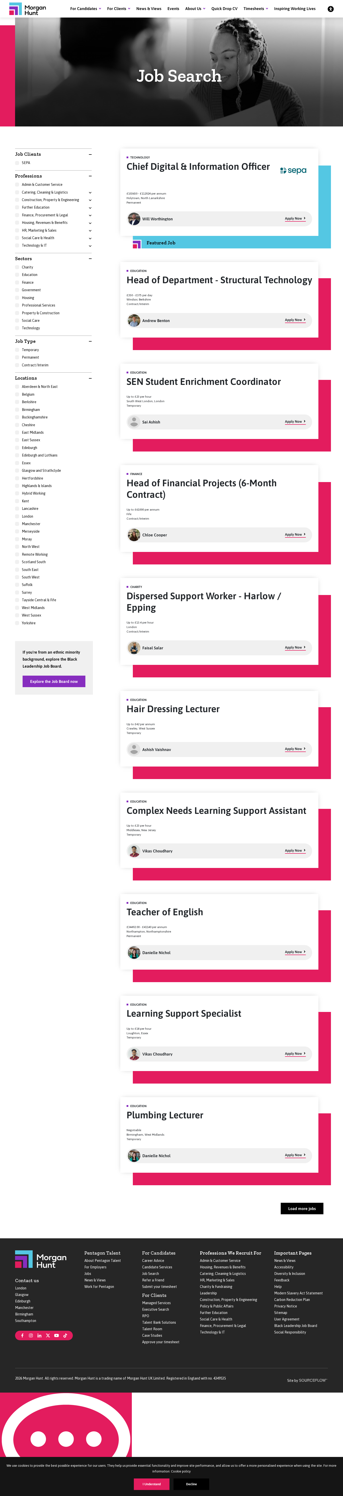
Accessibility (284, 1267)
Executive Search (155, 1309)
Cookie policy (181, 1471)
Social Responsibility (290, 1332)
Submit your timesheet (159, 1287)
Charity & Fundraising (216, 1287)
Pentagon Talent (102, 1253)
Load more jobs (302, 1208)
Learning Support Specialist (184, 1013)
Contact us (27, 1280)
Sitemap (280, 1313)
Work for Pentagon (99, 1287)
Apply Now (293, 218)
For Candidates (83, 8)
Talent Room (152, 1329)
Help (278, 1287)
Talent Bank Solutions (159, 1322)
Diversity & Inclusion (289, 1274)
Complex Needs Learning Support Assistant (216, 810)
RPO (145, 1316)
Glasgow (21, 1295)
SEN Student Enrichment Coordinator (204, 381)
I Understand (152, 1484)
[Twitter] (48, 1335)
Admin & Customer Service (220, 1261)
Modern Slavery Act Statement (298, 1293)
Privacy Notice (285, 1306)
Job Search (150, 1274)
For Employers (95, 1267)
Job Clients (28, 154)
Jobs (87, 1274)
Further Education (213, 1313)
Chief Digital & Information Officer (198, 166)
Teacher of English (165, 912)
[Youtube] (56, 1335)
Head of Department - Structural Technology (219, 279)
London (20, 1288)
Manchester (24, 1308)
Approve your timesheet (161, 1342)
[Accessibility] (331, 8)
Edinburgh (22, 1301)
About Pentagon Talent (102, 1261)
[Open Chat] (66, 1444)
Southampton (25, 1321)
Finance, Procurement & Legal (223, 1326)
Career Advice (153, 1261)
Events (173, 8)
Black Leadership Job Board (295, 1326)
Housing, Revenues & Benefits (223, 1267)
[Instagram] (31, 1335)
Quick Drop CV (224, 8)
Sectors (23, 258)
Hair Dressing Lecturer (173, 708)
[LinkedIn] (39, 1335)
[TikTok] (65, 1335)
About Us (193, 8)
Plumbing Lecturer (165, 1115)
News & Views (148, 8)
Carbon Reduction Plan (292, 1300)
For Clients (116, 8)
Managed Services (156, 1303)
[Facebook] (22, 1335)
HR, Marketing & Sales (217, 1280)
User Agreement (287, 1319)
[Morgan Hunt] (27, 9)
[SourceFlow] (313, 1379)
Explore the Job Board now (54, 681)
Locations (26, 378)
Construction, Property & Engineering (228, 1300)
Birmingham (24, 1314)
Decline (191, 1484)
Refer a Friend (153, 1280)
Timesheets (254, 8)
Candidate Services (157, 1267)
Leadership (208, 1293)
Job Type (25, 341)
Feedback (282, 1280)
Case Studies (152, 1335)
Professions (28, 176)
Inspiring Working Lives (295, 8)
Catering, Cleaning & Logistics (223, 1274)
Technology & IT (212, 1332)
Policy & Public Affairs (217, 1306)
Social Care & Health (216, 1319)
